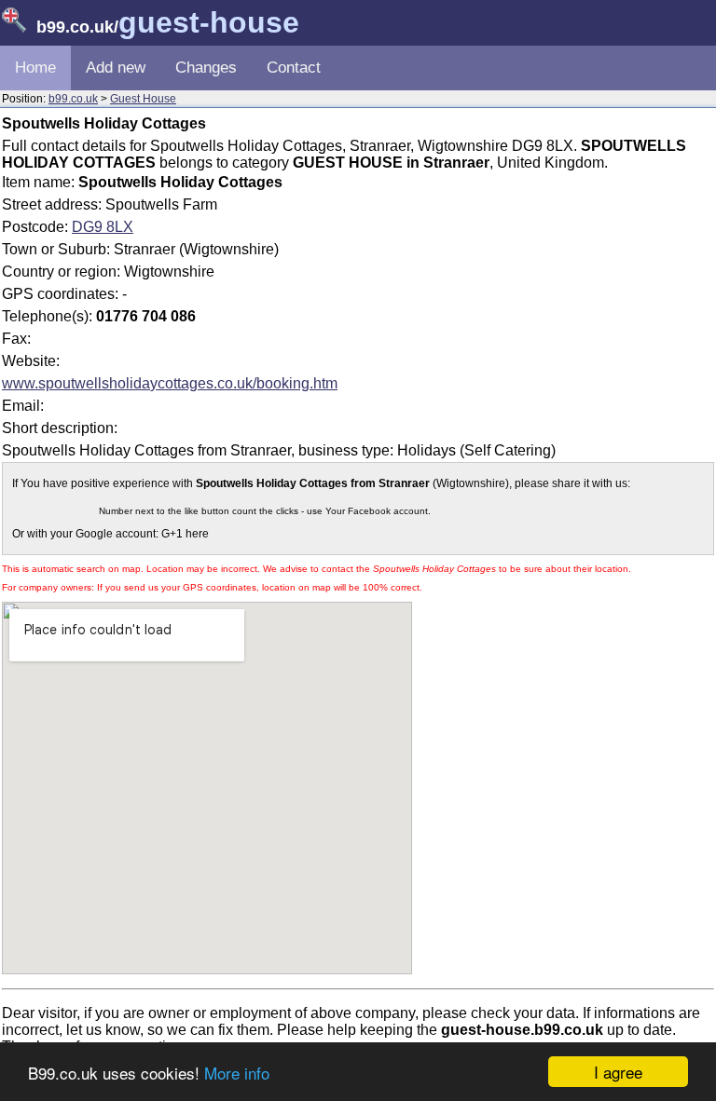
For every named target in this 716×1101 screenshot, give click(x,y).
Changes (206, 67)
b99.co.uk (73, 98)
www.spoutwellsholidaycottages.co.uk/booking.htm (169, 383)
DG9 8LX (102, 227)
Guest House (143, 98)
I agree (618, 1071)
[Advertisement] (556, 301)
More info (236, 1072)
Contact (294, 67)
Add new (115, 67)
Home (35, 67)
